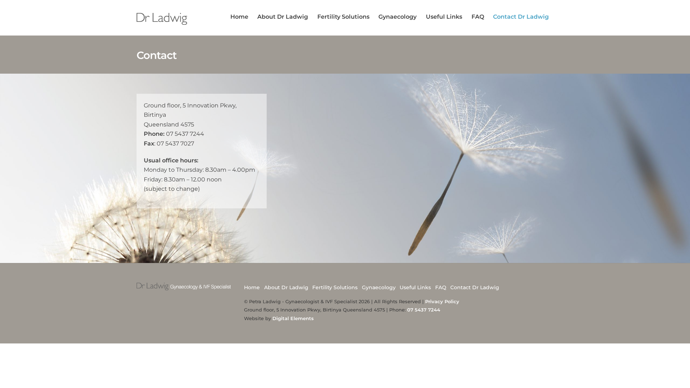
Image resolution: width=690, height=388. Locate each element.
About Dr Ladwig (282, 16)
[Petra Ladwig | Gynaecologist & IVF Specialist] (163, 21)
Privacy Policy (442, 301)
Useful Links (444, 16)
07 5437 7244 (423, 310)
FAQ (478, 16)
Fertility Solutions (343, 16)
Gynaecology (397, 16)
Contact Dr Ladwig (521, 16)
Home (239, 16)
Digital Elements (293, 318)
